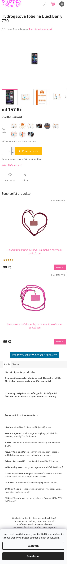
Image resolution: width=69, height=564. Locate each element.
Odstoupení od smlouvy (25, 521)
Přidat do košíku (30, 150)
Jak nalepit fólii (50, 527)
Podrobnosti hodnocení (40, 29)
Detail (59, 267)
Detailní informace (10, 165)
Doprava (42, 521)
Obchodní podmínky (21, 518)
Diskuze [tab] (16, 364)
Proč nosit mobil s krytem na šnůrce (34, 524)
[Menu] (62, 4)
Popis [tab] (7, 364)
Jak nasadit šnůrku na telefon (27, 527)
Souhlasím (33, 556)
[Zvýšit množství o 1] (13, 149)
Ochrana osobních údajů (44, 518)
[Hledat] (45, 4)
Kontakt (51, 521)
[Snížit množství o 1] (13, 153)
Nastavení (33, 546)
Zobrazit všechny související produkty (34, 355)
